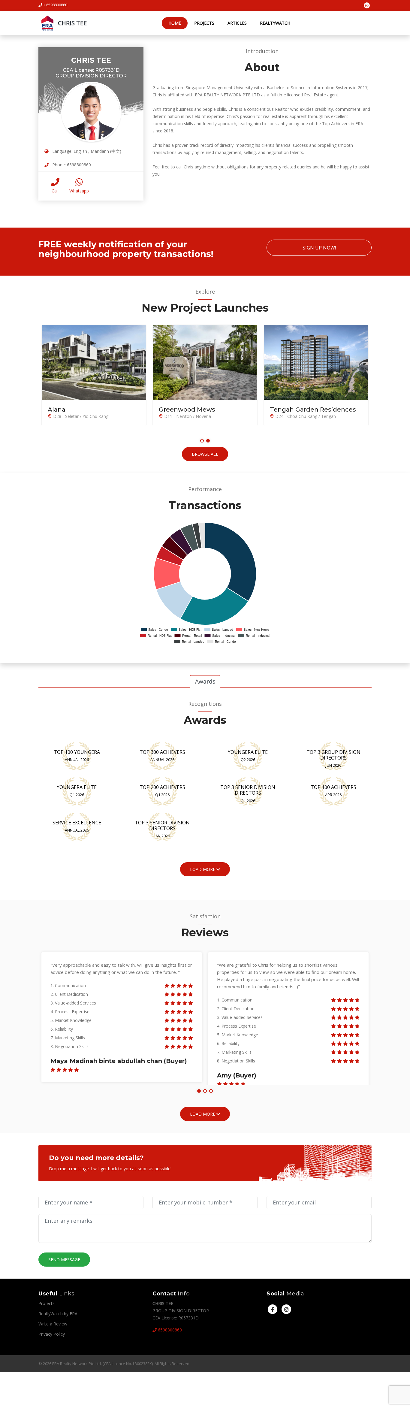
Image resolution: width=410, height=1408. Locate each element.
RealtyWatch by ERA (57, 1313)
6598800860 (169, 1330)
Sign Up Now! (319, 247)
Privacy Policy (51, 1334)
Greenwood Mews (187, 409)
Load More (203, 1114)
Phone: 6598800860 (71, 165)
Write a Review (52, 1324)
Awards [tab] (205, 681)
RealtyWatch (275, 23)
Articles (237, 23)
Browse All (205, 454)
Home (174, 23)
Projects (204, 23)
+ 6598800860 (54, 5)
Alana (56, 409)
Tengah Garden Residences (313, 409)
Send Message (64, 1259)
